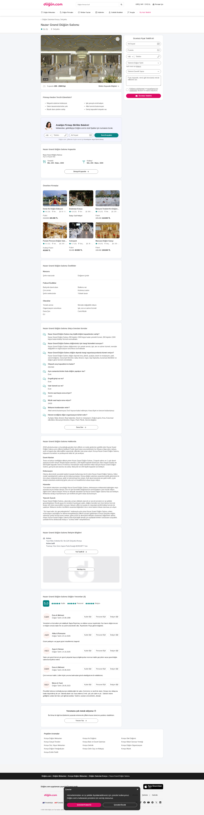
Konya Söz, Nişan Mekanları (54, 745)
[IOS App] (153, 786)
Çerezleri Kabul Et (84, 805)
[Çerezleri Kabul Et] (138, 789)
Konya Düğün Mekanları (53, 738)
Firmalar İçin (159, 4)
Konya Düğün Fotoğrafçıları (54, 749)
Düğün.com (46, 776)
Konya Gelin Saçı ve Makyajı (93, 749)
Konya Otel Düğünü (128, 738)
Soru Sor (79, 427)
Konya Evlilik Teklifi (51, 752)
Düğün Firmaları (67, 12)
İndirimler (101, 12)
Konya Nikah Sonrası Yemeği (132, 742)
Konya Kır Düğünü (89, 738)
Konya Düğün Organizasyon (131, 745)
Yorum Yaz (80, 720)
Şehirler (145, 795)
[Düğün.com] (53, 4)
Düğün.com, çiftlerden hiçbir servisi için (81, 139)
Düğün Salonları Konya (98, 776)
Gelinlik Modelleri (117, 12)
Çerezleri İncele (120, 805)
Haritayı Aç (81, 569)
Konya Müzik (126, 749)
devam (98, 696)
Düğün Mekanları (49, 12)
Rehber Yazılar (86, 12)
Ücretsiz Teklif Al (145, 96)
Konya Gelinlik (88, 745)
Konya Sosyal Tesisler (52, 742)
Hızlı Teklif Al (146, 12)
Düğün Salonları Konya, (51, 19)
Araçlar (132, 12)
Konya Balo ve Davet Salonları (94, 742)
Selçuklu (63, 19)
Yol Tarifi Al (79, 552)
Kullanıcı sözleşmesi (137, 89)
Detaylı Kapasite (79, 171)
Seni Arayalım (106, 135)
